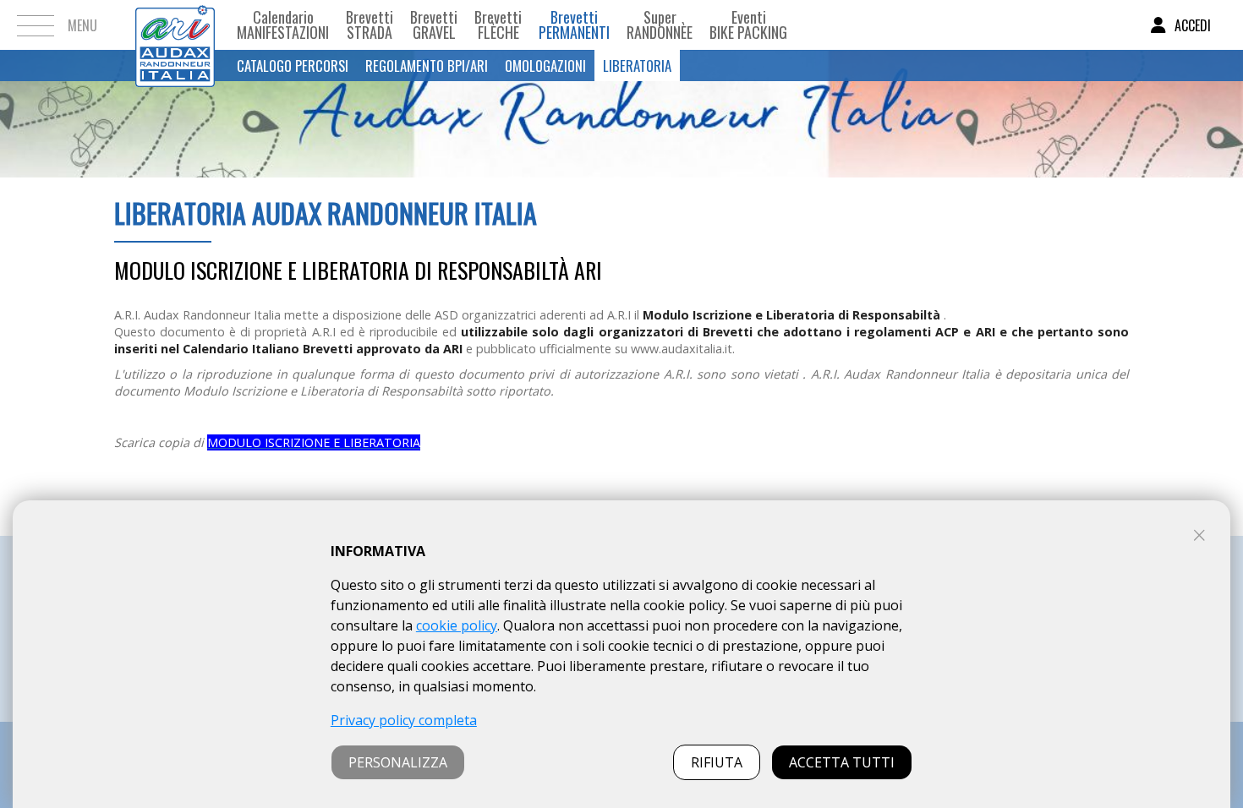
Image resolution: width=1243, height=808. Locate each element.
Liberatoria (637, 65)
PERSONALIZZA (397, 762)
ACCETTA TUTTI (842, 762)
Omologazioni (545, 65)
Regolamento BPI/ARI (426, 65)
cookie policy (456, 625)
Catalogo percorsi (292, 65)
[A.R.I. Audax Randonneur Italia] (175, 25)
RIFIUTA (716, 762)
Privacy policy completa (404, 720)
